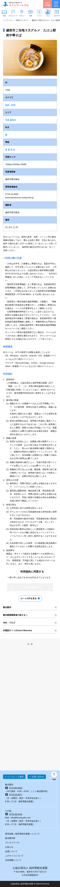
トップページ (8, 20)
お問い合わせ (38, 777)
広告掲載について (13, 860)
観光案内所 (10, 838)
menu (56, 6)
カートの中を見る (28, 598)
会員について (11, 851)
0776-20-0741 (15, 814)
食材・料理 (10, 105)
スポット (22, 16)
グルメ (48, 16)
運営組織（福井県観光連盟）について (22, 834)
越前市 (13, 120)
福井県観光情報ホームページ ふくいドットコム (16, 4)
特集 (4, 16)
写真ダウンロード (22, 20)
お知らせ (9, 847)
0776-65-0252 (15, 788)
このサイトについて (14, 856)
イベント (39, 16)
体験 (30, 16)
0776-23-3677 (15, 794)
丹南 (7, 120)
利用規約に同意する (32, 571)
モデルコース (13, 16)
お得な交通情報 (47, 4)
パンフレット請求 (15, 777)
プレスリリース (12, 842)
